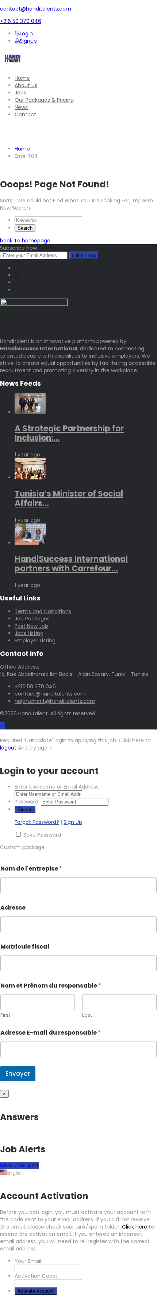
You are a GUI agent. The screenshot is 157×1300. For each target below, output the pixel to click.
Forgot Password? (37, 822)
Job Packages (32, 618)
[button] (78, 1172)
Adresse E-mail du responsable (50, 1032)
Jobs (20, 92)
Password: (27, 801)
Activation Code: (36, 1276)
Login (26, 33)
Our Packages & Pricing (44, 100)
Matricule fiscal (24, 946)
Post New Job (31, 626)
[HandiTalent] (12, 65)
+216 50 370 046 (20, 21)
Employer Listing (35, 640)
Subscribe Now (18, 248)
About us (26, 85)
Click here (134, 1226)
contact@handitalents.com (35, 8)
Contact (25, 114)
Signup (28, 40)
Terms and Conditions (43, 611)
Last (87, 1015)
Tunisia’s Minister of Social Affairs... (69, 498)
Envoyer (17, 1073)
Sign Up (73, 822)
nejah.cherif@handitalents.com (55, 701)
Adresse (13, 907)
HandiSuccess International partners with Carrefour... (71, 563)
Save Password (42, 834)
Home (22, 78)
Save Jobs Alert (19, 1165)
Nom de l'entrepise (31, 868)
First (5, 1015)
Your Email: (28, 1261)
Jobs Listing (29, 633)
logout (8, 747)
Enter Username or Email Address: (57, 786)
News (21, 107)
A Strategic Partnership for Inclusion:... (69, 433)
